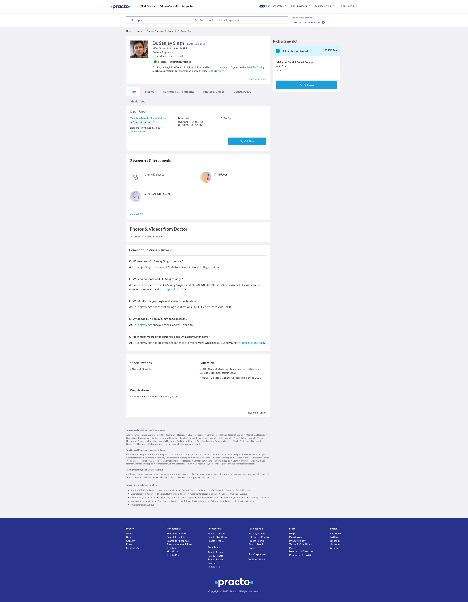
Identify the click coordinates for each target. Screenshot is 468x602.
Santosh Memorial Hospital (164, 438)
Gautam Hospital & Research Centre (252, 457)
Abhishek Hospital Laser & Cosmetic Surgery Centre (174, 454)
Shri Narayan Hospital (163, 441)
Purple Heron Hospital (137, 454)
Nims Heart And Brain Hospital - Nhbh (174, 463)
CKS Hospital (224, 438)
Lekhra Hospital (234, 454)
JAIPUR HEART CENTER (253, 460)
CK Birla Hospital (196, 434)
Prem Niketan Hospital (244, 438)
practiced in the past (251, 342)
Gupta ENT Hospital (175, 434)
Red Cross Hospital (138, 460)
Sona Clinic (134, 477)
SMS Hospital (250, 454)
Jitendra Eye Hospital (222, 457)
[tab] (133, 91)
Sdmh (235, 460)
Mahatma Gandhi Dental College (148, 117)
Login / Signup (347, 5)
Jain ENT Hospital (188, 438)
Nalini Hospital (172, 444)
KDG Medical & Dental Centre (163, 460)
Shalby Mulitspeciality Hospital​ (248, 441)
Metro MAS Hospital (255, 434)
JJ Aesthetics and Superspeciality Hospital (194, 477)
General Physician (142, 369)
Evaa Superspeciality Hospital (242, 463)
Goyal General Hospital (210, 474)
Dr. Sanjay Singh (142, 324)
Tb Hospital (185, 460)
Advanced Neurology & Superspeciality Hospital (167, 457)
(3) (136, 214)
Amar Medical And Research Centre (214, 441)
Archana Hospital (207, 438)
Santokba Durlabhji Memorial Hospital (212, 460)
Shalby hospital (155, 444)
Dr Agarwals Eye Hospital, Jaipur (210, 463)
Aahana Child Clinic (187, 474)
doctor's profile (166, 289)
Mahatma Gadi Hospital (212, 454)
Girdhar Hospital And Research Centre (225, 434)
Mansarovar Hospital (191, 444)
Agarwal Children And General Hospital (145, 434)
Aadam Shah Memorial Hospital (157, 477)
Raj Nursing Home (185, 441)
